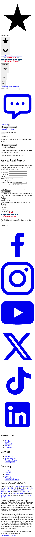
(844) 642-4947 (6, 491)
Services (4, 74)
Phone (3, 178)
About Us (8, 471)
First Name (5, 172)
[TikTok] (17, 397)
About (3, 81)
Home (3, 129)
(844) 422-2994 (17, 493)
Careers (7, 474)
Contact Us (8, 476)
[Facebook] (17, 261)
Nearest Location (7, 182)
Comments (4, 189)
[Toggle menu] (9, 125)
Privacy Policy (9, 478)
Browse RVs (5, 64)
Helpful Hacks (5, 56)
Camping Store (10, 462)
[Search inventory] (19, 89)
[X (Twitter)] (17, 363)
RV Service (9, 456)
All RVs (7, 440)
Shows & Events (16, 56)
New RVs (8, 442)
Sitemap (14, 535)
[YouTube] (17, 329)
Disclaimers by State (12, 480)
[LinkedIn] (17, 431)
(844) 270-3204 (18, 490)
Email (3, 176)
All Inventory (9, 129)
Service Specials (10, 458)
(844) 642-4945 (9, 488)
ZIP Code (4, 180)
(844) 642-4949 (20, 486)
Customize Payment (9, 147)
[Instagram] (17, 295)
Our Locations (5, 46)
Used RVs (8, 444)
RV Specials (9, 445)
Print (3, 133)
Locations (8, 473)
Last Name (5, 174)
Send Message (6, 191)
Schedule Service (11, 460)
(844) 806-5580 (6, 495)
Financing (4, 87)
